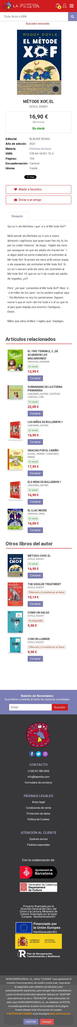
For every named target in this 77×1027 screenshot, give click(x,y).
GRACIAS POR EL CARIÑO (43, 450)
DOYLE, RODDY (39, 106)
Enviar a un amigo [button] (29, 200)
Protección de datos (38, 813)
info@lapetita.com (39, 776)
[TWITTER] (38, 754)
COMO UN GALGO (38, 612)
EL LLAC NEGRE (37, 510)
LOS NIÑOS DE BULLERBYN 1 (45, 422)
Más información (60, 1013)
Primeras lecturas (40, 148)
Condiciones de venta (38, 807)
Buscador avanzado (38, 23)
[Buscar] (72, 16)
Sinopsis (17, 216)
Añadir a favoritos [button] (30, 189)
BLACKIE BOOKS (40, 139)
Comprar (35, 378)
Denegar (46, 1021)
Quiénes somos (38, 839)
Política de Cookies (38, 819)
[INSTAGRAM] (45, 754)
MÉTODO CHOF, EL (39, 555)
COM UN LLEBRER (39, 638)
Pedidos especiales (38, 844)
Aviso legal (38, 802)
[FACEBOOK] (32, 754)
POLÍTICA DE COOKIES (19, 1013)
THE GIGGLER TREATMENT (44, 584)
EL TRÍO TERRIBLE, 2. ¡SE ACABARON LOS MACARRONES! (43, 355)
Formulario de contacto (38, 782)
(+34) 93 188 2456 (38, 771)
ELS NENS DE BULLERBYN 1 (44, 482)
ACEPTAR (31, 1021)
